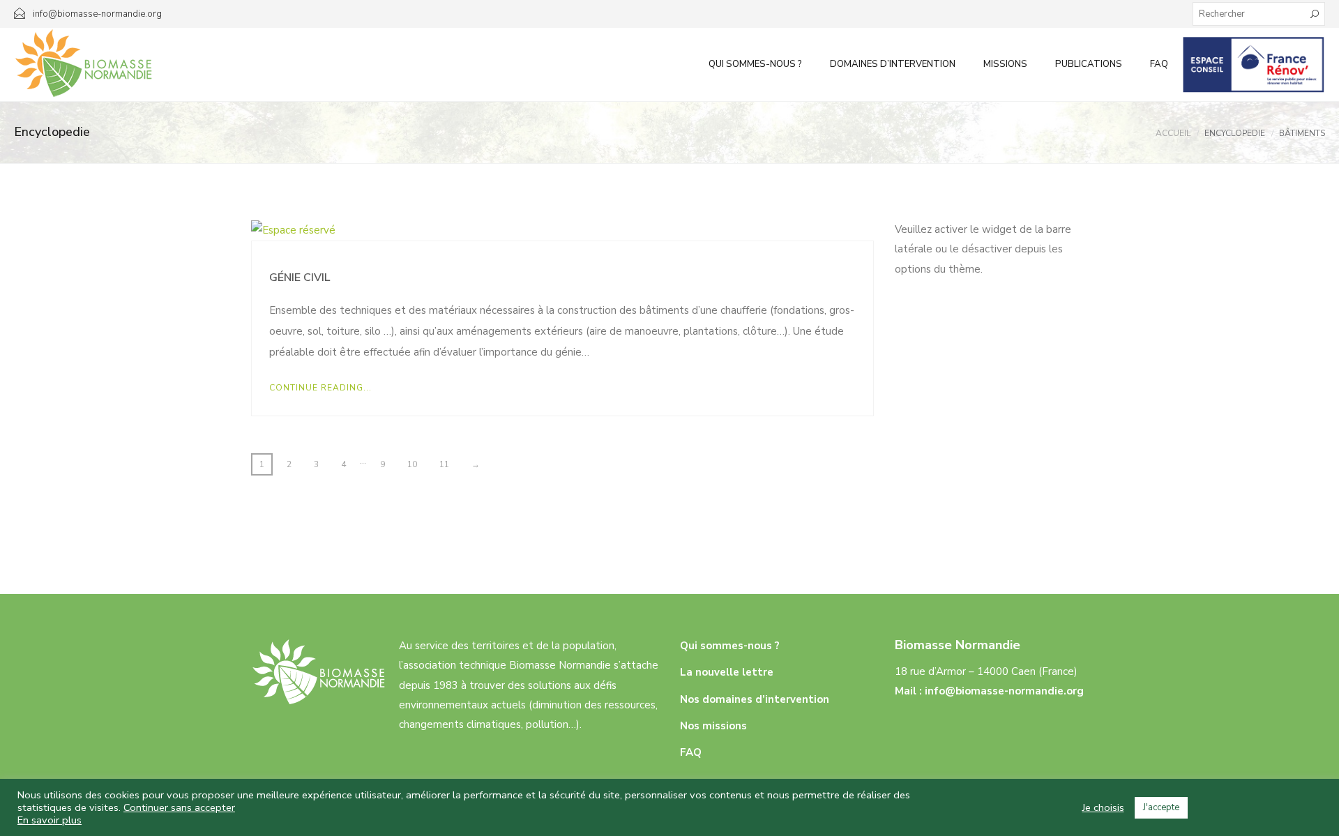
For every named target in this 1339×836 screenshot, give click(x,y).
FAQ (1159, 64)
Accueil (1173, 133)
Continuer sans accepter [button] (179, 807)
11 (444, 464)
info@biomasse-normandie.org (1004, 691)
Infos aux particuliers (1253, 64)
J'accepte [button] (1161, 807)
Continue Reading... (320, 387)
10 (412, 464)
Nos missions (713, 726)
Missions (1005, 64)
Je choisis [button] (1103, 807)
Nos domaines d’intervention (754, 699)
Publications (1088, 64)
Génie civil (299, 277)
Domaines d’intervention (892, 64)
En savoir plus (49, 820)
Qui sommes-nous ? (755, 64)
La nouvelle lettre (726, 672)
